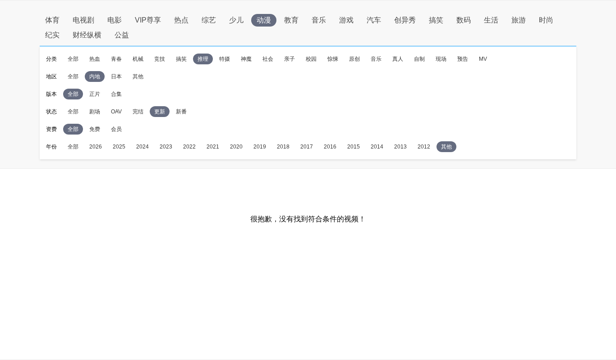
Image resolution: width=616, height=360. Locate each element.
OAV (116, 111)
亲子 (289, 59)
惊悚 (332, 59)
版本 (51, 94)
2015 (353, 147)
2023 (166, 147)
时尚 (546, 20)
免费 (94, 129)
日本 (116, 76)
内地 (94, 76)
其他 (138, 76)
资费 (51, 129)
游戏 (346, 20)
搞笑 (436, 20)
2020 (236, 147)
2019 (259, 147)
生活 (491, 20)
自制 (419, 59)
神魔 (246, 59)
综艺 (209, 20)
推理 (203, 59)
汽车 (374, 20)
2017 (306, 147)
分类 (51, 59)
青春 (116, 59)
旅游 (518, 20)
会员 (116, 129)
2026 (95, 147)
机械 (138, 59)
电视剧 (83, 20)
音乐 (319, 20)
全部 (73, 59)
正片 (94, 94)
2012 (424, 147)
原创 (354, 59)
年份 (51, 147)
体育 (52, 20)
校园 (311, 59)
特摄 (224, 59)
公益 (122, 35)
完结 (138, 111)
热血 (94, 59)
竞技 (159, 59)
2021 (213, 147)
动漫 (264, 20)
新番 (181, 111)
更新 (159, 111)
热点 (181, 20)
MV (483, 59)
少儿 (236, 20)
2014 (377, 147)
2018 (283, 147)
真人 (397, 59)
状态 (51, 111)
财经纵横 (87, 35)
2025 (119, 147)
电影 (114, 20)
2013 (400, 147)
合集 (116, 94)
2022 (189, 147)
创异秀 (405, 20)
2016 (330, 147)
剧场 (94, 111)
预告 (462, 59)
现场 (441, 59)
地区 (51, 76)
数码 (463, 20)
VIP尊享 (148, 20)
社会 (267, 59)
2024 (142, 147)
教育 (291, 20)
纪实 (52, 35)
